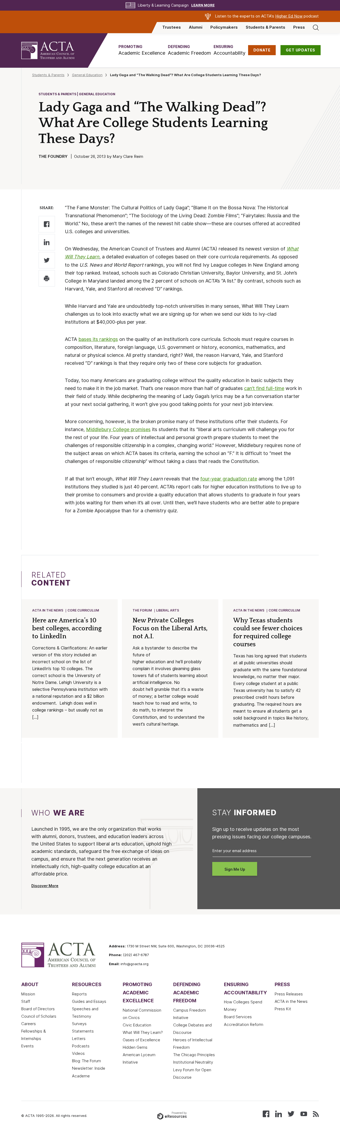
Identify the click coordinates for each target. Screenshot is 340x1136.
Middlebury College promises (118, 429)
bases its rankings (98, 339)
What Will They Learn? (143, 1032)
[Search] (316, 27)
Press (299, 27)
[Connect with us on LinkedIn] (278, 1113)
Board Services (238, 1016)
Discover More (44, 886)
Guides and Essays (89, 1001)
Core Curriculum (83, 610)
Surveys (79, 1023)
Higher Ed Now (289, 16)
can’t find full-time (264, 388)
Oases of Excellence (141, 1040)
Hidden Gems (135, 1047)
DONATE (262, 50)
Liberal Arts (167, 610)
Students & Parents (265, 27)
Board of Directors (38, 1009)
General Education (87, 75)
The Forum (142, 610)
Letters (79, 1038)
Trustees (171, 27)
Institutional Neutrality (193, 1062)
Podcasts (81, 1046)
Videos (78, 1053)
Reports (79, 994)
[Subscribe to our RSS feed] (316, 1113)
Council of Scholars (38, 1016)
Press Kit (283, 1009)
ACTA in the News (47, 610)
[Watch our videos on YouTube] (303, 1113)
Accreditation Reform (243, 1024)
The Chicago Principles (194, 1054)
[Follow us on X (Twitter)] (291, 1113)
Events (27, 1046)
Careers (28, 1023)
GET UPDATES (300, 50)
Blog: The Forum (86, 1061)
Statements (83, 1031)
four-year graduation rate (228, 479)
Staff (25, 1001)
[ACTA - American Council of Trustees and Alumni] (54, 50)
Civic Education (137, 1025)
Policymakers (224, 27)
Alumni (195, 27)
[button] (141, 50)
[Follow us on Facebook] (266, 1113)
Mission (28, 994)
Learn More (203, 5)
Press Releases (289, 994)
